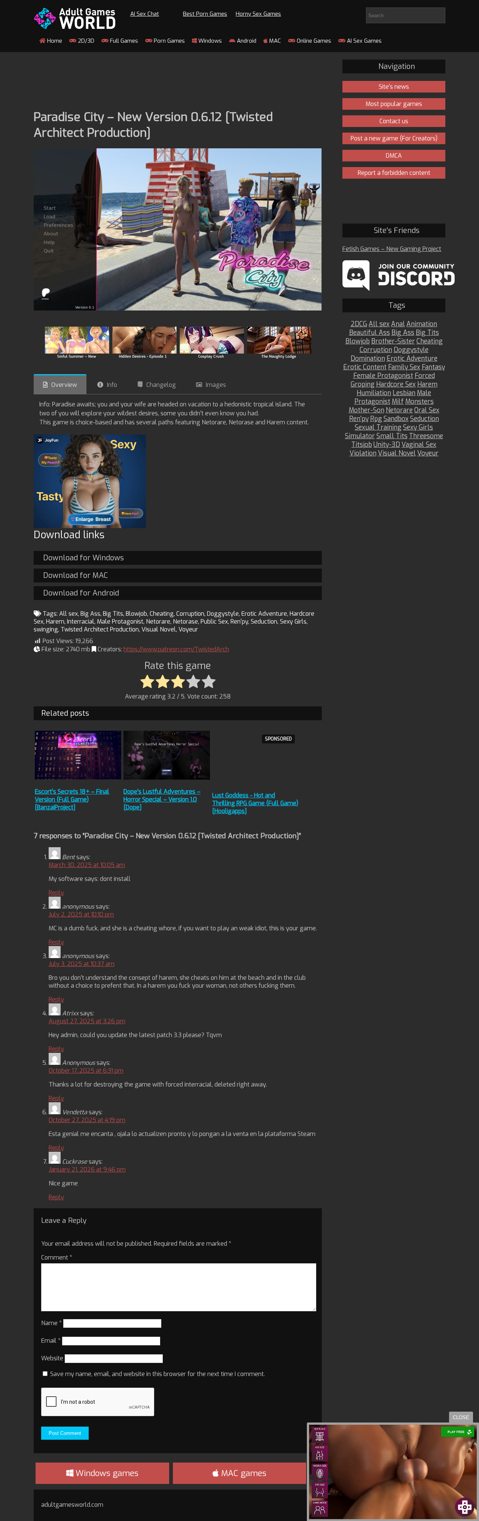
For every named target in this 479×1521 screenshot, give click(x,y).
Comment (56, 1257)
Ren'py (239, 621)
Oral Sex (426, 410)
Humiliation (374, 393)
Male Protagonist (120, 621)
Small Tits (392, 436)
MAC (274, 41)
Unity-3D (386, 444)
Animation (421, 324)
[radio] (147, 682)
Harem (55, 621)
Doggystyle (223, 614)
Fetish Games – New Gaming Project (391, 249)
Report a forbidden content (394, 173)
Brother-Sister (393, 341)
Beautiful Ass (369, 332)
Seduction (264, 621)
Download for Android (81, 593)
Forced (425, 376)
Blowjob (136, 614)
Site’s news (394, 87)
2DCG (359, 324)
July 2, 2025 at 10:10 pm (81, 914)
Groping (363, 384)
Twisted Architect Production (100, 629)
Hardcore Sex (396, 384)
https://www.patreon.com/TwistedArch (176, 649)
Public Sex (214, 621)
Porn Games (168, 41)
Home (54, 41)
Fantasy (433, 367)
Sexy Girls (293, 621)
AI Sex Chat (144, 14)
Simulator (360, 436)
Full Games (123, 41)
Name (51, 1323)
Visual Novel (158, 629)
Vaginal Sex (419, 444)
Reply (56, 893)
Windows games (105, 1473)
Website (52, 1358)
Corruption (190, 614)
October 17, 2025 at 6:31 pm (86, 1071)
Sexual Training (378, 427)
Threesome (426, 436)
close (461, 1417)
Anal (398, 324)
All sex (68, 614)
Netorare (158, 621)
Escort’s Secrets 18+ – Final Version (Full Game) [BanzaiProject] (72, 799)
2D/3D (85, 41)
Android (245, 41)
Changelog (161, 385)
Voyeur (188, 629)
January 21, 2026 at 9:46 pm (87, 1169)
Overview (64, 385)
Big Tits (113, 614)
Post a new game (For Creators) (394, 138)
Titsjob (361, 444)
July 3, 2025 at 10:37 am (82, 964)
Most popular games (394, 104)
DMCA (394, 156)
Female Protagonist (383, 376)
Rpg (376, 419)
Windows (209, 41)
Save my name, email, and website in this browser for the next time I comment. (157, 1374)
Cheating (162, 614)
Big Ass (90, 614)
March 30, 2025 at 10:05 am (87, 865)
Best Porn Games (205, 14)
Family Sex (404, 367)
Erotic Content (365, 367)
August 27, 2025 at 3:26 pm (87, 1021)
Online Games (313, 41)
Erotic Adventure (264, 614)
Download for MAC (75, 575)
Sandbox (396, 419)
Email (51, 1341)
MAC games (242, 1473)
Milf (398, 401)
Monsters (419, 401)
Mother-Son (366, 410)
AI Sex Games (363, 41)
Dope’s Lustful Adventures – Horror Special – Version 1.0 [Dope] (162, 799)
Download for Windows (83, 558)
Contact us (393, 121)
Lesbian (404, 393)
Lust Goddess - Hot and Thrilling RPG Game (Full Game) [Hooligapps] (255, 803)
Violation (363, 453)
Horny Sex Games (258, 14)
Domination (368, 358)
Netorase (185, 621)
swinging (46, 629)
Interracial (80, 621)
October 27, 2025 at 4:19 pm (87, 1120)
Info (112, 385)
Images (216, 385)
